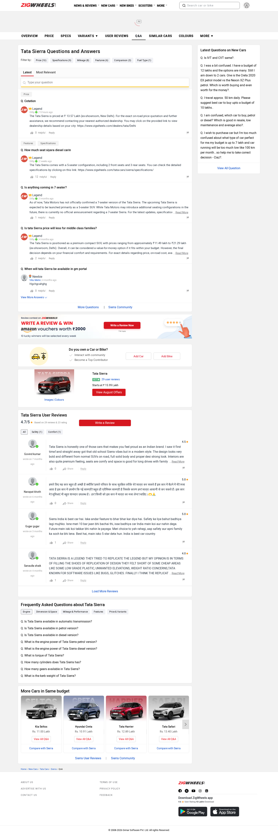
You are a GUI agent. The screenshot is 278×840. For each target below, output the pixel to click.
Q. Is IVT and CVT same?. (217, 58)
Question (234, 168)
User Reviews (116, 36)
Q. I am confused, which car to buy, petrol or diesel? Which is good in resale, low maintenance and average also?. (227, 120)
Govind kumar (32, 454)
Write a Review (105, 423)
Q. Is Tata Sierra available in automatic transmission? (56, 621)
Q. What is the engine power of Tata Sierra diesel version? (59, 648)
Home (23, 769)
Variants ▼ (88, 36)
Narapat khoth (32, 491)
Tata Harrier (126, 726)
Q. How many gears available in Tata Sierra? (50, 669)
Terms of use (109, 782)
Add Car (139, 356)
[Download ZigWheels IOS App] (224, 811)
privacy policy (110, 788)
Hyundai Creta (83, 726)
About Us (27, 782)
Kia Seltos (41, 726)
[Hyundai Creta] (84, 709)
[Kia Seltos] (41, 709)
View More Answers (32, 297)
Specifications (48, 143)
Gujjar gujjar (32, 526)
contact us (29, 795)
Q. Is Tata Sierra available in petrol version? (49, 628)
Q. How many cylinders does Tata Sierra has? (51, 662)
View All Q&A (41, 739)
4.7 (95, 379)
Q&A (138, 36)
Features (28, 143)
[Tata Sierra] (54, 382)
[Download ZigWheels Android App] (192, 811)
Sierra (54, 769)
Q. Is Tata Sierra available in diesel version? (49, 635)
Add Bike (166, 356)
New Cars (33, 769)
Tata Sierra (99, 373)
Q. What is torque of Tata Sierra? (42, 655)
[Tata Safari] (168, 709)
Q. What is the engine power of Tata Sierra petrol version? (59, 642)
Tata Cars (44, 769)
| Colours (59, 399)
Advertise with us (33, 788)
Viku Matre (35, 280)
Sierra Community (120, 307)
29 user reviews (111, 379)
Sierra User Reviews (88, 758)
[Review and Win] (105, 326)
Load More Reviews (105, 591)
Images (48, 399)
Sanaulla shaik (32, 565)
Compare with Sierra (41, 748)
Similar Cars (160, 36)
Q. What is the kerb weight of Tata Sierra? (48, 676)
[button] (184, 5)
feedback (106, 795)
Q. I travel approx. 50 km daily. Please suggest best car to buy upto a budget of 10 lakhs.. (227, 102)
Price (26, 94)
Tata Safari (168, 726)
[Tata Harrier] (126, 709)
